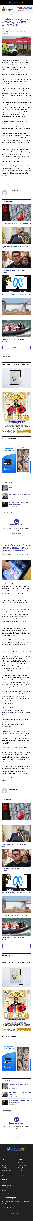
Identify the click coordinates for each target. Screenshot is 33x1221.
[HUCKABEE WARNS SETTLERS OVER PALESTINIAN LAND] (5, 504)
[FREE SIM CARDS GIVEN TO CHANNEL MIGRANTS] (16, 328)
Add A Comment (16, 347)
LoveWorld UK (9, 29)
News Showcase (18, 687)
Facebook (13, 609)
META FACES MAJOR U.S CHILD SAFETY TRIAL (16, 294)
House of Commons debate (11, 733)
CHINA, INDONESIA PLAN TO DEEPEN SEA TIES (16, 223)
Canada (8, 712)
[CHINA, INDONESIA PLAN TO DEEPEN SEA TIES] (16, 212)
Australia (21, 612)
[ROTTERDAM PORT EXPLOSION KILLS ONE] (16, 306)
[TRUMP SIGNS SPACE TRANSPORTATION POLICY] (5, 496)
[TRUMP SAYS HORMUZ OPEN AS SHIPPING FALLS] (16, 235)
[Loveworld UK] (16, 2)
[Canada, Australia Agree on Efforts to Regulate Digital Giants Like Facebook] (16, 570)
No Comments (24, 31)
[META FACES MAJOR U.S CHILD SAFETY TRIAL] (16, 283)
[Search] (30, 3)
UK (17, 31)
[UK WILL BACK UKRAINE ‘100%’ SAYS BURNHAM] (16, 259)
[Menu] (3, 3)
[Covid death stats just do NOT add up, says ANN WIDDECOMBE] (16, 46)
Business (27, 554)
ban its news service (9, 612)
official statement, (18, 598)
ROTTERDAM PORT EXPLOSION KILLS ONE (15, 317)
